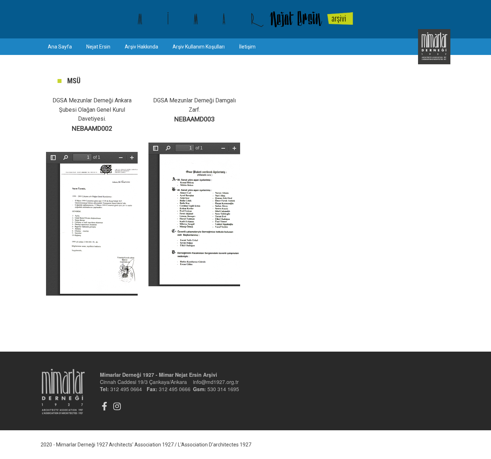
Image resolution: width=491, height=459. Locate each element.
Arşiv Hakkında (141, 47)
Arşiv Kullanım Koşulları (199, 47)
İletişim (247, 47)
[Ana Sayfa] (245, 19)
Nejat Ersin (98, 47)
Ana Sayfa (60, 47)
